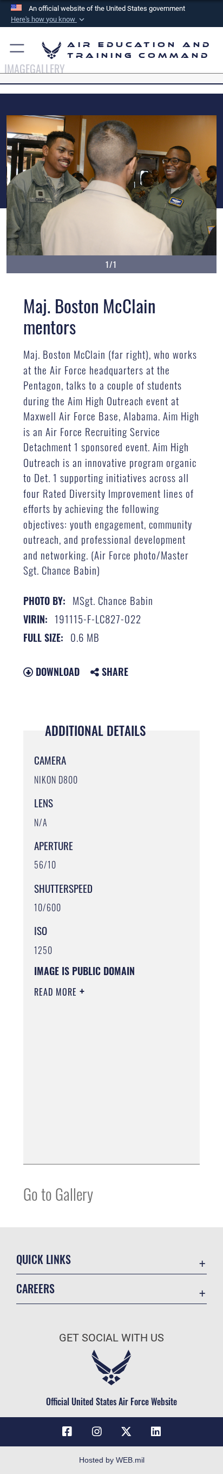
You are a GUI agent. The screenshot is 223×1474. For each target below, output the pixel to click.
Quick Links (43, 1259)
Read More (57, 991)
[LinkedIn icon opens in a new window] (156, 1432)
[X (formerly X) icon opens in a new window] (126, 1432)
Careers (35, 1289)
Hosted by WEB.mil (112, 1460)
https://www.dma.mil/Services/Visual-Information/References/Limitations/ (100, 1144)
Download (56, 671)
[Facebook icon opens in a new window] (67, 1432)
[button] (49, 19)
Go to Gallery (58, 1193)
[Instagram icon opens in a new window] (97, 1432)
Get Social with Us (111, 1338)
